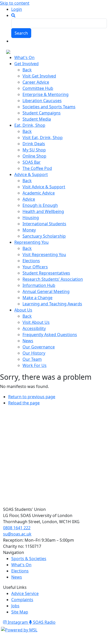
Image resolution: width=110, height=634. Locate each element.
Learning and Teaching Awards (52, 304)
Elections (31, 261)
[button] (13, 15)
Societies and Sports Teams (49, 107)
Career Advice (36, 82)
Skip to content (14, 3)
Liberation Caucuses (42, 100)
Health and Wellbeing (43, 211)
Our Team (32, 359)
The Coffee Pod (37, 168)
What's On (21, 565)
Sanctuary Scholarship (44, 236)
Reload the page (24, 403)
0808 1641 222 (16, 528)
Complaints (22, 599)
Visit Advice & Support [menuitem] (44, 187)
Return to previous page (31, 396)
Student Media (37, 119)
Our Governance (39, 347)
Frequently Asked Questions (50, 334)
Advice (29, 199)
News (28, 341)
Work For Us (35, 365)
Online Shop (34, 156)
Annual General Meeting (46, 291)
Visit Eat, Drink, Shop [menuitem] (43, 137)
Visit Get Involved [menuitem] (39, 76)
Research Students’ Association (53, 279)
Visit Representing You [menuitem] (44, 254)
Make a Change (37, 297)
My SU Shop (34, 150)
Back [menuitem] (27, 70)
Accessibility (34, 328)
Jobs (15, 606)
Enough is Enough (40, 205)
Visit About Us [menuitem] (36, 322)
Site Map (19, 612)
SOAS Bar (32, 162)
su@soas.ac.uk (17, 534)
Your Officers (35, 267)
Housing (31, 217)
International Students (44, 224)
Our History (34, 353)
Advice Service (25, 593)
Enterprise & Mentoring (46, 94)
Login (16, 9)
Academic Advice (39, 193)
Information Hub (39, 285)
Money (29, 230)
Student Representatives (46, 273)
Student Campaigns (42, 113)
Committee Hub (38, 88)
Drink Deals (34, 144)
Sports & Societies (28, 558)
